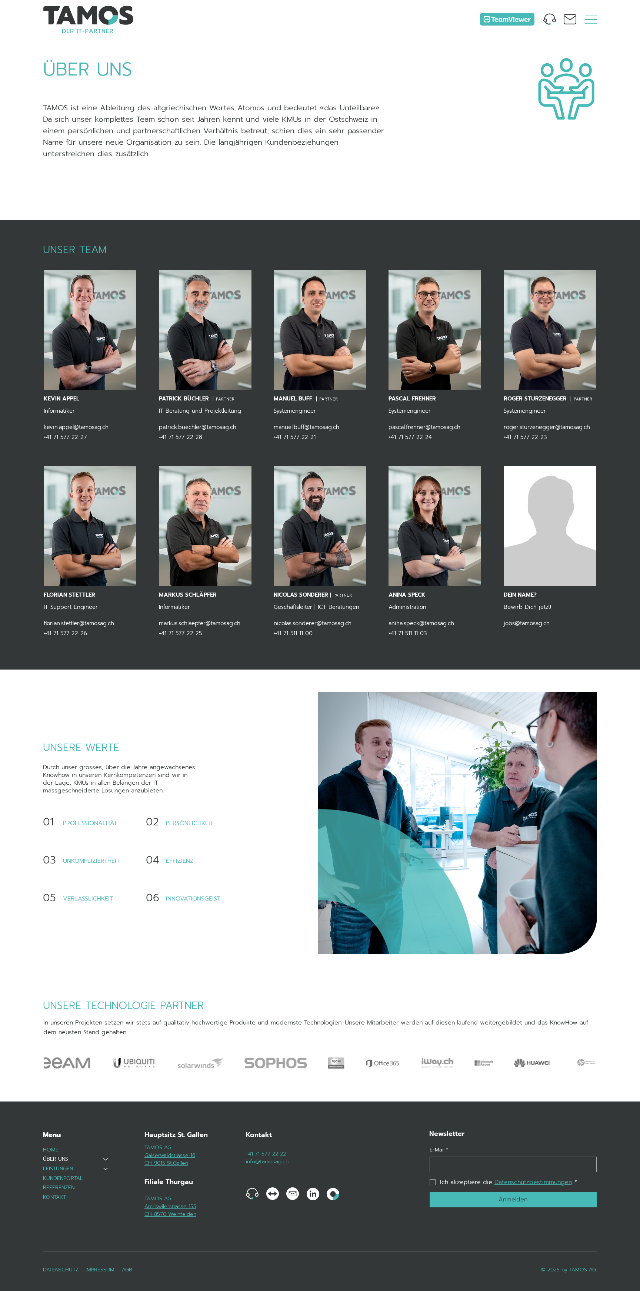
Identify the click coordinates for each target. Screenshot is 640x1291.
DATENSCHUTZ (61, 1270)
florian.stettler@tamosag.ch (79, 623)
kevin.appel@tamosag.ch (76, 427)
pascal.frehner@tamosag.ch (424, 427)
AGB (127, 1270)
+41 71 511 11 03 (408, 633)
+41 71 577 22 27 (65, 437)
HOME (51, 1150)
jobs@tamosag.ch (527, 623)
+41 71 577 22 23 (525, 437)
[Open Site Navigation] (591, 20)
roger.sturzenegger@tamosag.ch (547, 427)
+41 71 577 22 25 (180, 633)
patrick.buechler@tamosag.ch (197, 427)
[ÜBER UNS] (106, 1159)
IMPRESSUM (100, 1270)
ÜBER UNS (55, 1159)
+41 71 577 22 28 (180, 437)
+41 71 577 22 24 (410, 437)
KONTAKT (54, 1197)
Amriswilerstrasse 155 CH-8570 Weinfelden (170, 1210)
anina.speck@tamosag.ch (421, 623)
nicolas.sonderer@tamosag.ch (312, 623)
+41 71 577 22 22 (266, 1154)
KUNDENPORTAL (63, 1178)
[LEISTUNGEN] (106, 1169)
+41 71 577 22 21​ (295, 437)
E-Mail (439, 1150)
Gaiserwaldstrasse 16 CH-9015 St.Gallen (169, 1159)
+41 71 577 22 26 (65, 633)
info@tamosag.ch (267, 1162)
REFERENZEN (58, 1187)
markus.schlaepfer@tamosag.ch (199, 623)
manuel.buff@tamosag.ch (306, 427)
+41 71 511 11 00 (293, 633)
